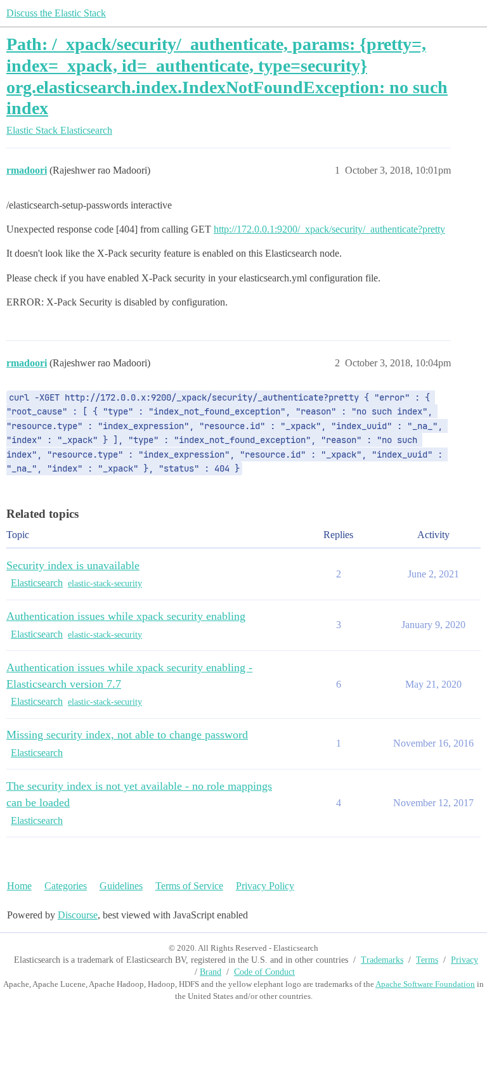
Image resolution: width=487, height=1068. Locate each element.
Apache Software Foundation (425, 984)
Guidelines (121, 885)
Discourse (78, 915)
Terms (427, 960)
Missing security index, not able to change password (127, 734)
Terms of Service (189, 885)
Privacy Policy (265, 885)
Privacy (464, 960)
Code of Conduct (264, 972)
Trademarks (382, 960)
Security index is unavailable (73, 565)
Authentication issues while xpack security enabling (125, 616)
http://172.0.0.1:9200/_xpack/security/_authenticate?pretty (329, 229)
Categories (65, 885)
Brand (210, 972)
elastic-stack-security (105, 583)
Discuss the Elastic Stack (56, 13)
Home (19, 885)
